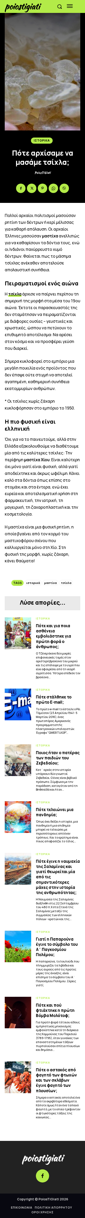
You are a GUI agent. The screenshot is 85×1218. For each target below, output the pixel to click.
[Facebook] (21, 188)
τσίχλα (14, 294)
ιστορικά (33, 583)
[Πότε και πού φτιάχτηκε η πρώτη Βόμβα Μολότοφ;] (18, 1012)
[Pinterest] (42, 188)
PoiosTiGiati (42, 172)
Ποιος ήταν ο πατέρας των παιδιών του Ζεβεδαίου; (58, 758)
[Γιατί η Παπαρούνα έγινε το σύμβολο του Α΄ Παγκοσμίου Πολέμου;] (18, 946)
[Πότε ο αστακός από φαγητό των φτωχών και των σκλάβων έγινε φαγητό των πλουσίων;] (18, 1077)
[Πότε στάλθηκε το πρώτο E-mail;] (18, 704)
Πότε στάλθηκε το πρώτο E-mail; (54, 699)
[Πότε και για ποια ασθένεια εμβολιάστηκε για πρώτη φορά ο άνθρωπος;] (18, 633)
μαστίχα (50, 583)
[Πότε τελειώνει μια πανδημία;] (18, 817)
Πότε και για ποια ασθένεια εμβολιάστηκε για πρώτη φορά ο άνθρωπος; (53, 636)
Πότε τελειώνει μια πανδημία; (54, 812)
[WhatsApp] (53, 188)
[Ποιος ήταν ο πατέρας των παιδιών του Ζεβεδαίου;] (18, 760)
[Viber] (64, 188)
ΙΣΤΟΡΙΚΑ (42, 140)
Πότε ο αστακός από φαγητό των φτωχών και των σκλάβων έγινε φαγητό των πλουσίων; (56, 1080)
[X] (31, 188)
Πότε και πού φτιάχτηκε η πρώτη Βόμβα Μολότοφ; (55, 1010)
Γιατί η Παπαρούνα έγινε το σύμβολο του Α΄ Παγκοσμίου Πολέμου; (57, 946)
